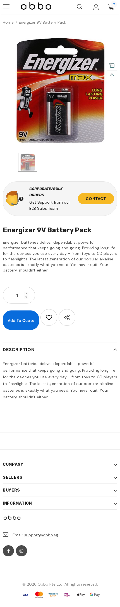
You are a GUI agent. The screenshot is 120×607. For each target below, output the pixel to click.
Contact (96, 198)
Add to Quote (21, 320)
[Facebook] (8, 550)
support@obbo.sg (41, 534)
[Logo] (36, 7)
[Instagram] (21, 550)
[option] (60, 90)
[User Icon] (96, 7)
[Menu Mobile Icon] (6, 7)
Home (8, 22)
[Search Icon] (79, 7)
